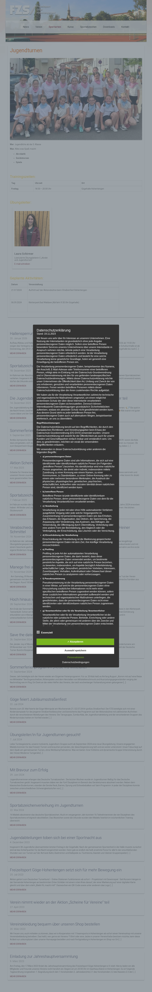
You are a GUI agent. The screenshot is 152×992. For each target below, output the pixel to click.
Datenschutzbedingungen (75, 662)
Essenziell (47, 632)
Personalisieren (75, 657)
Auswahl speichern (75, 650)
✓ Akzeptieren (75, 641)
